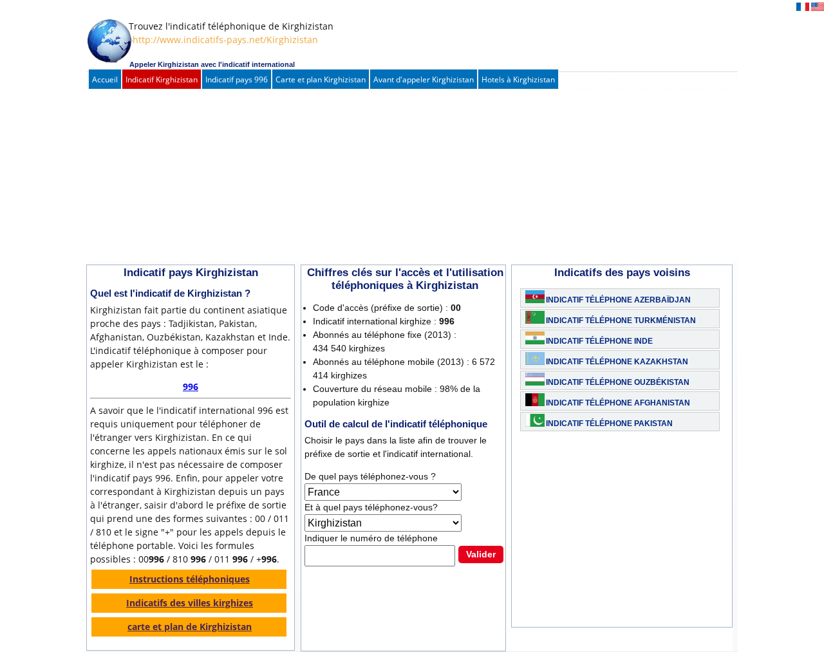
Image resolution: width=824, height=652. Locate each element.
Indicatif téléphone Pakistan (609, 423)
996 (190, 386)
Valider (481, 554)
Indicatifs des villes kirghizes (189, 603)
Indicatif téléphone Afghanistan (618, 402)
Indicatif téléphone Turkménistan (621, 320)
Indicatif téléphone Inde (599, 341)
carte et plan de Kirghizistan (189, 626)
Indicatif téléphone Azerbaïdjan (618, 299)
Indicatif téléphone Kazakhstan (617, 361)
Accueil (105, 79)
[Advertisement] (398, 177)
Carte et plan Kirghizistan (321, 79)
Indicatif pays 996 (236, 79)
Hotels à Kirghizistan (518, 79)
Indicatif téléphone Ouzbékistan (617, 382)
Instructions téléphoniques (189, 579)
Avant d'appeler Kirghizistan (423, 79)
